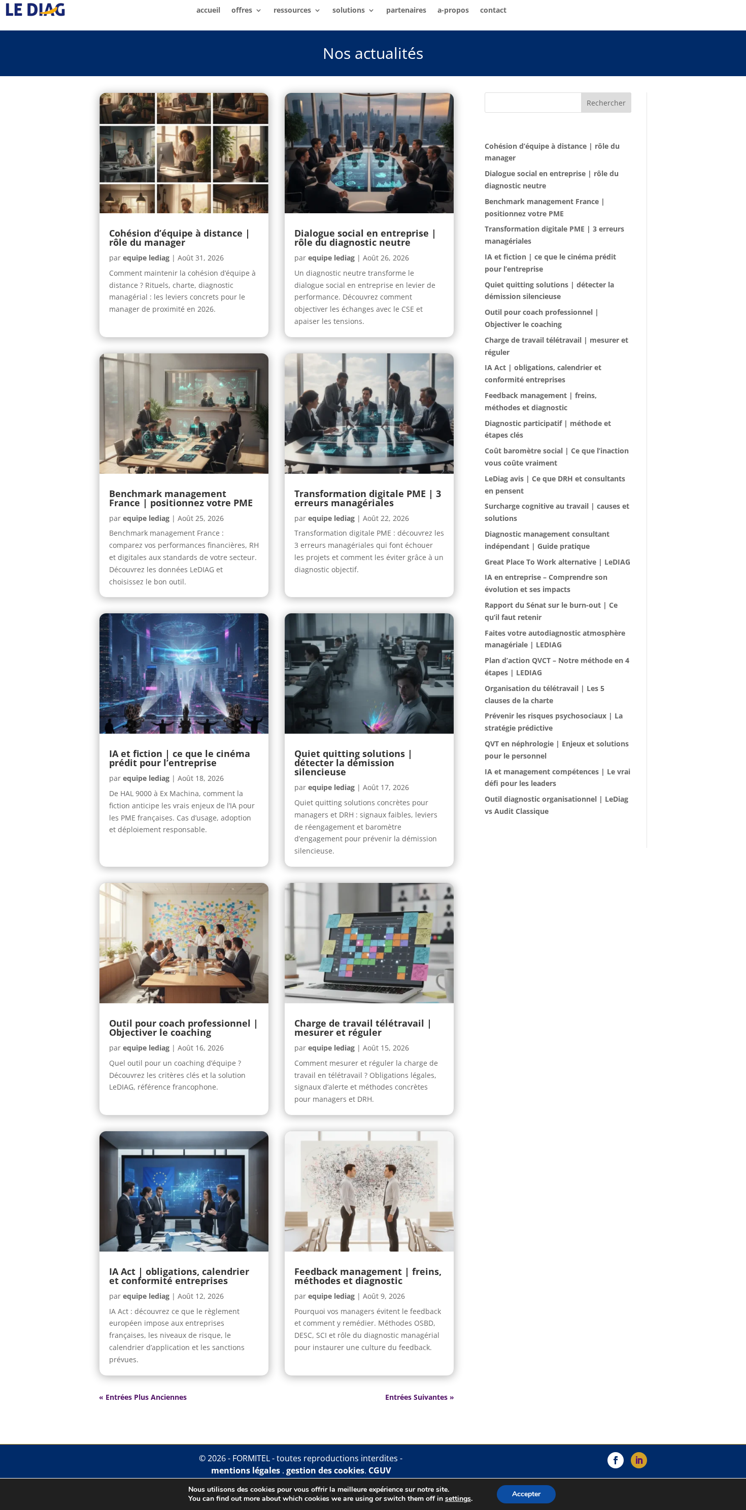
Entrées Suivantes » (419, 1397)
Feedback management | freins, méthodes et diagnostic (368, 1276)
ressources (292, 11)
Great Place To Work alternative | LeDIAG (557, 562)
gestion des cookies (325, 1470)
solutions (348, 11)
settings (458, 1498)
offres (241, 11)
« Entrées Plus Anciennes (143, 1397)
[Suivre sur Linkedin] (639, 1460)
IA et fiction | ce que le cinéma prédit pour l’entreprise (179, 758)
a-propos (453, 11)
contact (493, 11)
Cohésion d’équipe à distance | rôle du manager (179, 237)
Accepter (526, 1494)
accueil (208, 11)
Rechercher (606, 103)
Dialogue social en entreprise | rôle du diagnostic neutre (365, 237)
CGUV (379, 1470)
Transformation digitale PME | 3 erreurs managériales (367, 498)
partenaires (406, 11)
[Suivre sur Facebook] (615, 1460)
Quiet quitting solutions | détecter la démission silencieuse (353, 762)
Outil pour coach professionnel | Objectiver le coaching (183, 1027)
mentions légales (245, 1470)
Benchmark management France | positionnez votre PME (181, 498)
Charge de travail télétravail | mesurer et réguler (363, 1027)
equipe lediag (146, 257)
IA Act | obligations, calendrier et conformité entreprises (179, 1276)
